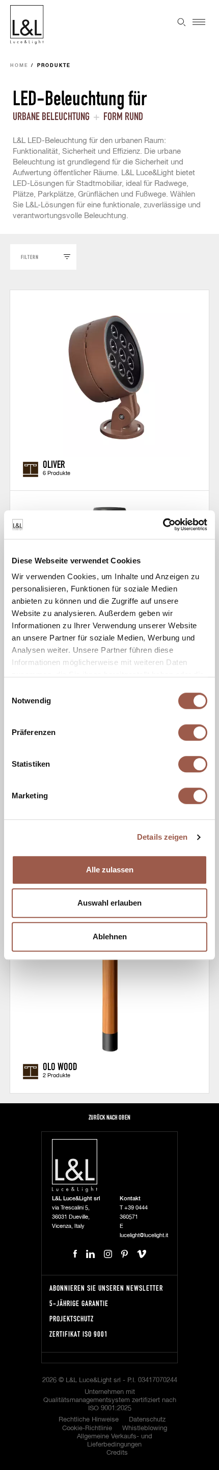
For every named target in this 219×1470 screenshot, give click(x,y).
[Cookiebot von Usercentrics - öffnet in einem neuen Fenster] (162, 524)
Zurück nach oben (109, 1117)
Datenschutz (147, 1419)
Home (19, 65)
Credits (117, 1453)
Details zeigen (162, 837)
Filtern (30, 256)
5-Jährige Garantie (78, 1303)
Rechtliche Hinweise (89, 1419)
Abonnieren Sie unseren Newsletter (106, 1288)
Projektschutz (71, 1318)
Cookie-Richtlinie (87, 1428)
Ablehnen (110, 936)
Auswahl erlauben (109, 902)
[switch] (192, 732)
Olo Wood (60, 1066)
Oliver (54, 464)
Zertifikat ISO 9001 (78, 1334)
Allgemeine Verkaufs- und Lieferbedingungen (114, 1440)
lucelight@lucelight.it (144, 1235)
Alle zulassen (109, 869)
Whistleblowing (144, 1428)
